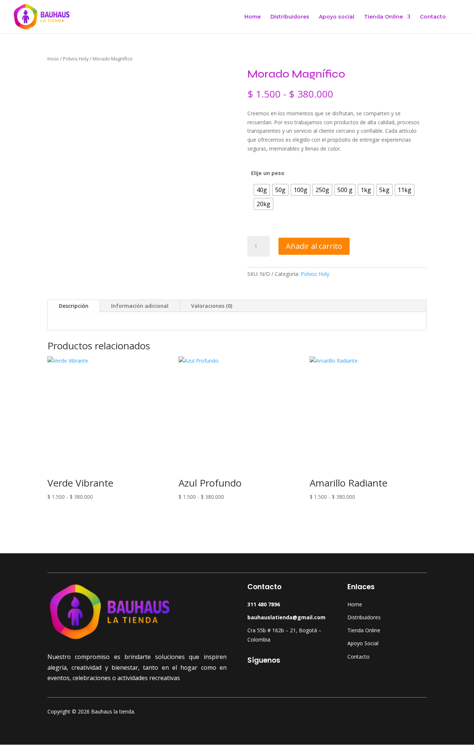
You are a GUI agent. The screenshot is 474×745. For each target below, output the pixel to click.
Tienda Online (383, 17)
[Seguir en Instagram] (268, 679)
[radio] (262, 189)
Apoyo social (336, 17)
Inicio (53, 58)
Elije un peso (267, 173)
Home (252, 17)
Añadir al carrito (314, 246)
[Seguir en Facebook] (253, 679)
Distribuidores (289, 17)
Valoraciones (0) (211, 305)
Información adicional (139, 305)
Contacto (433, 17)
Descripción (74, 305)
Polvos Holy (76, 58)
